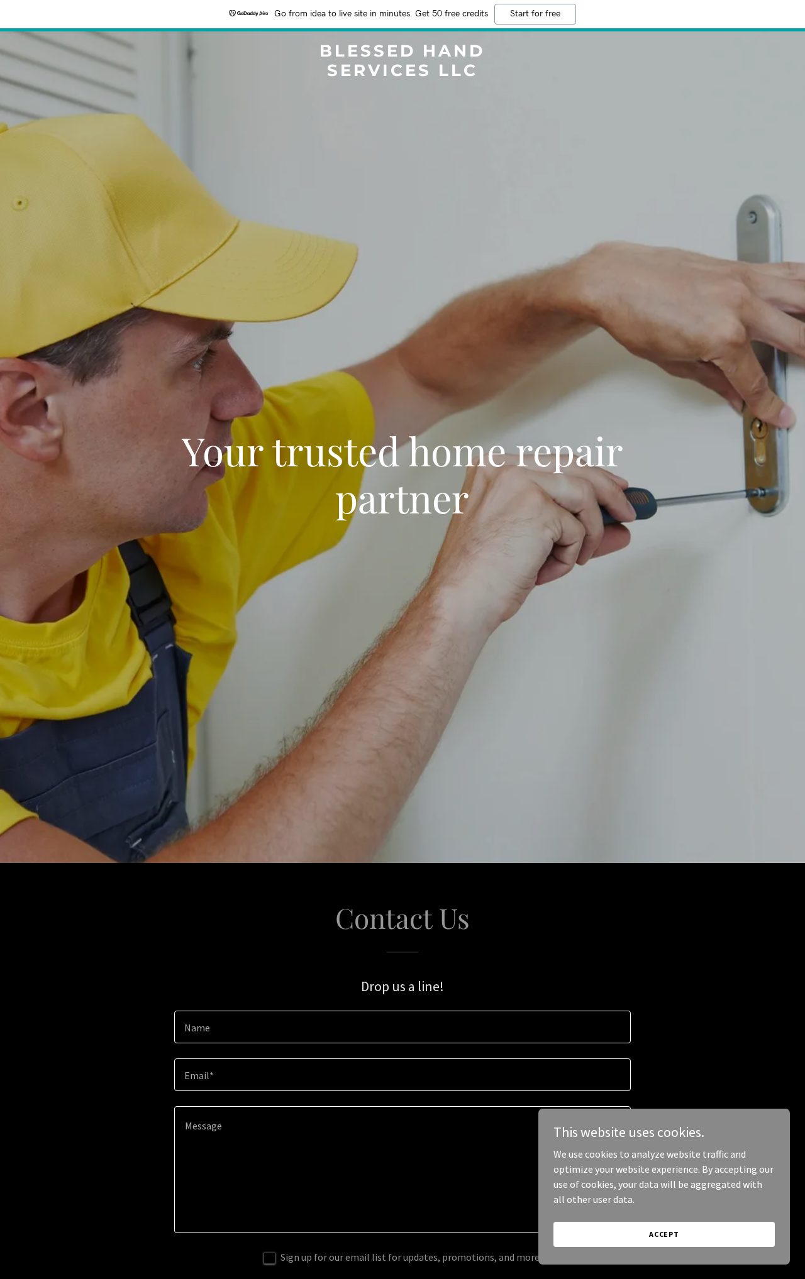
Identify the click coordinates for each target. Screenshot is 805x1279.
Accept (664, 1234)
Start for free (535, 13)
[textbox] (402, 1027)
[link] (403, 72)
